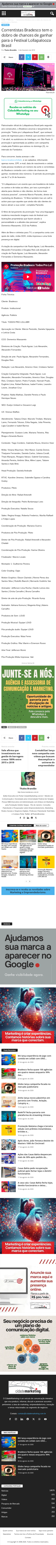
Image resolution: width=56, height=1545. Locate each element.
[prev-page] (26, 881)
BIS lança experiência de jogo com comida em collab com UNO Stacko (9, 846)
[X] (28, 57)
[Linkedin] (28, 818)
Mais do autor (41, 825)
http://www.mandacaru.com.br (28, 792)
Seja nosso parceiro (46, 1530)
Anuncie (50, 1534)
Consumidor (6, 1508)
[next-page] (29, 881)
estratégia (22, 727)
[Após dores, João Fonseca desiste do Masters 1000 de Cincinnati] (8, 1144)
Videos (4, 1499)
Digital (4, 1495)
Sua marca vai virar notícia (25, 1530)
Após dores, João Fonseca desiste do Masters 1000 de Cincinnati (36, 1142)
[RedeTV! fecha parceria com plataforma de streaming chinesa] (28, 862)
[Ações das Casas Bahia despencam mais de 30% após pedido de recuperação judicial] (8, 1158)
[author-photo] (28, 779)
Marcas (4, 1517)
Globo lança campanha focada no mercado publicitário (46, 845)
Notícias (11, 20)
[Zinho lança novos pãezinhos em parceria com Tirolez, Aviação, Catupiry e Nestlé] (9, 862)
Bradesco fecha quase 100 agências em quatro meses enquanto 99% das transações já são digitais (28, 848)
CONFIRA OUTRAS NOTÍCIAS (20, 825)
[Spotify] (32, 818)
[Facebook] (22, 57)
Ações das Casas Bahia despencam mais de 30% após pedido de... (35, 1155)
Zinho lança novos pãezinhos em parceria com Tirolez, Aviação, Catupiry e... (34, 1100)
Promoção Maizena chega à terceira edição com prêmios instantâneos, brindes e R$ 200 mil (46, 873)
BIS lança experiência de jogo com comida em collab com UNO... (34, 1057)
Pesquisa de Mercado (10, 1504)
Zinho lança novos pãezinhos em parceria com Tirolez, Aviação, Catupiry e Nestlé (9, 873)
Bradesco (12, 727)
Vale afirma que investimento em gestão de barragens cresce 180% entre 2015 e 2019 (12, 756)
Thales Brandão (10, 50)
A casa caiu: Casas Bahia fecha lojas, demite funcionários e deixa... (35, 1184)
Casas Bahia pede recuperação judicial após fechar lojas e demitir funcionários (35, 1171)
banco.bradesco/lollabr (11, 160)
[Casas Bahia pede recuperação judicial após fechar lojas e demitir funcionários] (8, 1172)
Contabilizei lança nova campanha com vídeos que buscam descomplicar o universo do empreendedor (43, 758)
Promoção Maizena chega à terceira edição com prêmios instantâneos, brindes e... (35, 1129)
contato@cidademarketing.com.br (32, 1413)
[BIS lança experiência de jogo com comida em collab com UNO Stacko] (9, 836)
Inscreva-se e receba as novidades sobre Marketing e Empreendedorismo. (28, 891)
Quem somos (8, 1530)
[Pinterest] (35, 57)
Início (3, 20)
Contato (28, 1537)
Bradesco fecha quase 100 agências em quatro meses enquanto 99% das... (35, 1072)
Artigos (4, 1512)
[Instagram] (24, 818)
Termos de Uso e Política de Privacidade (29, 1534)
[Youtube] (45, 1419)
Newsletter (7, 1534)
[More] (48, 57)
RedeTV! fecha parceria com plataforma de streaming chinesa (26, 872)
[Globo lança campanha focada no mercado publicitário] (46, 836)
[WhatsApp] (41, 57)
